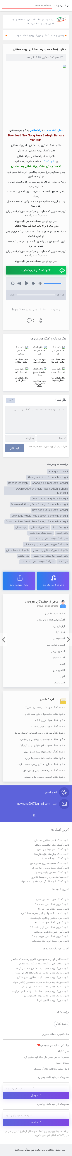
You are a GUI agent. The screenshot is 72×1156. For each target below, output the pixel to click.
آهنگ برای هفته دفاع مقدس (50, 620)
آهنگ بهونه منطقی (40, 527)
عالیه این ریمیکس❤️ (53, 1045)
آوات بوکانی (59, 639)
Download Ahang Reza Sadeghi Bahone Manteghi (39, 504)
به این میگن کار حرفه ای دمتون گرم (46, 1057)
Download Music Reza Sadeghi (50, 510)
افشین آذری (58, 670)
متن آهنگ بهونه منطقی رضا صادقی (37, 562)
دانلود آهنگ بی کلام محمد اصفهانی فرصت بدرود (40, 733)
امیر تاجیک (59, 683)
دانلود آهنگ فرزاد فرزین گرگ (50, 720)
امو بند (61, 676)
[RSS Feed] (36, 815)
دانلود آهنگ (49, 161)
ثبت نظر (14, 448)
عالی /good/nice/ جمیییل (51, 1069)
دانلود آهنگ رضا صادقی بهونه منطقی (50, 556)
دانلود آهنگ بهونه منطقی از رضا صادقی (49, 539)
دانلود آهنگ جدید (53, 130)
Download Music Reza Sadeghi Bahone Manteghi (40, 516)
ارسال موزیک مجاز (19, 585)
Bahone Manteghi (18, 483)
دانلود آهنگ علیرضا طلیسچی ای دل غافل (44, 771)
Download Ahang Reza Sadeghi (50, 499)
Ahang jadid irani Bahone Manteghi (48, 477)
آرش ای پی (59, 626)
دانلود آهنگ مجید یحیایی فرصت (48, 727)
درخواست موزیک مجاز (53, 585)
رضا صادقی (23, 556)
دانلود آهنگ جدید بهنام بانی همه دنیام (45, 714)
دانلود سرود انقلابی (55, 613)
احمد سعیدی (58, 657)
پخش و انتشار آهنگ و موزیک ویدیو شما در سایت (40, 36)
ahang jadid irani (58, 472)
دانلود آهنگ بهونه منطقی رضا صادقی (50, 550)
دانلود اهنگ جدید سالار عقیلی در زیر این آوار (42, 745)
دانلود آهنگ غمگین (50, 57)
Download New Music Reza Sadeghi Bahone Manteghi (37, 522)
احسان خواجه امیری (54, 645)
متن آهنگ (63, 562)
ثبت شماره (36, 1122)
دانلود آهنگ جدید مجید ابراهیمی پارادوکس (42, 739)
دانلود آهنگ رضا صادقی (17, 550)
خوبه (62, 1063)
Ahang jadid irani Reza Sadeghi (50, 483)
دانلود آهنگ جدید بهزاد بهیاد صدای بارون (44, 752)
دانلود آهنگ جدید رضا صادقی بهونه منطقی (39, 49)
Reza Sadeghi (60, 527)
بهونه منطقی (21, 527)
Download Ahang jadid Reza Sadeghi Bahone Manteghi (42, 491)
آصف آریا (60, 632)
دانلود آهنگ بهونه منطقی (40, 533)
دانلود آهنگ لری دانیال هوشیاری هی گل (44, 708)
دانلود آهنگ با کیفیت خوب (36, 270)
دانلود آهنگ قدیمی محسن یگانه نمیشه (44, 777)
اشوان (62, 664)
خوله (63, 1051)
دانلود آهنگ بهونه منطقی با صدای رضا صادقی (46, 545)
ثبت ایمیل (36, 1095)
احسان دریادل (58, 651)
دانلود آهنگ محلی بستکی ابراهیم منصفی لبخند (40, 764)
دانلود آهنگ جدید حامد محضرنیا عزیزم (45, 758)
